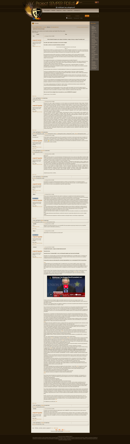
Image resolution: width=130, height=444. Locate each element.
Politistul (93, 55)
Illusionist (34, 133)
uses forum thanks (66, 431)
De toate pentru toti (54, 27)
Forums (44, 27)
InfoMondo (94, 48)
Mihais (42, 220)
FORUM (53, 10)
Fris (41, 98)
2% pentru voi (95, 37)
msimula (46, 133)
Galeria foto (69, 10)
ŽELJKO (76, 133)
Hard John (45, 222)
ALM (42, 132)
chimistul (42, 405)
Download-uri (77, 10)
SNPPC (93, 57)
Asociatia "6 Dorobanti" (94, 68)
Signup (81, 18)
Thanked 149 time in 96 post (37, 257)
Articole (93, 36)
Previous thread (80, 27)
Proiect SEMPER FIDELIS (37, 27)
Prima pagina (47, 10)
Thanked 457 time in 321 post (37, 206)
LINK (45, 262)
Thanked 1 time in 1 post (36, 46)
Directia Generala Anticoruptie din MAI (94, 41)
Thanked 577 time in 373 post (37, 111)
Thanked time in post (35, 226)
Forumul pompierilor (94, 65)
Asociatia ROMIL (94, 47)
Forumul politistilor (94, 62)
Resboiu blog (94, 44)
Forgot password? (76, 18)
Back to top (34, 130)
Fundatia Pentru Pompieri (93, 51)
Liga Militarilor (95, 54)
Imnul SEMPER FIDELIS (94, 27)
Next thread (85, 27)
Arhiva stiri (94, 30)
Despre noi (59, 10)
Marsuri (93, 34)
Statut (64, 10)
